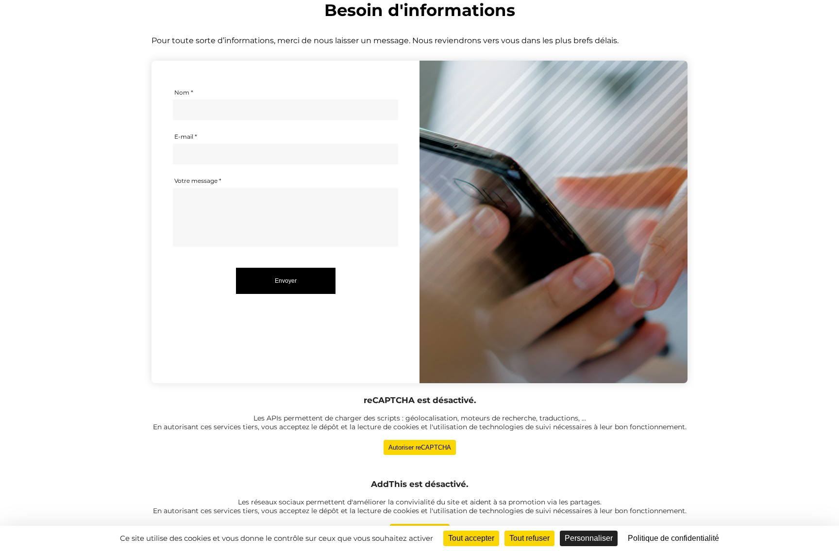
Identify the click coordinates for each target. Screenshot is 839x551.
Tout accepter (471, 538)
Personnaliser (589, 538)
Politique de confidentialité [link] (673, 538)
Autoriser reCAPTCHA (419, 447)
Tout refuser (529, 538)
